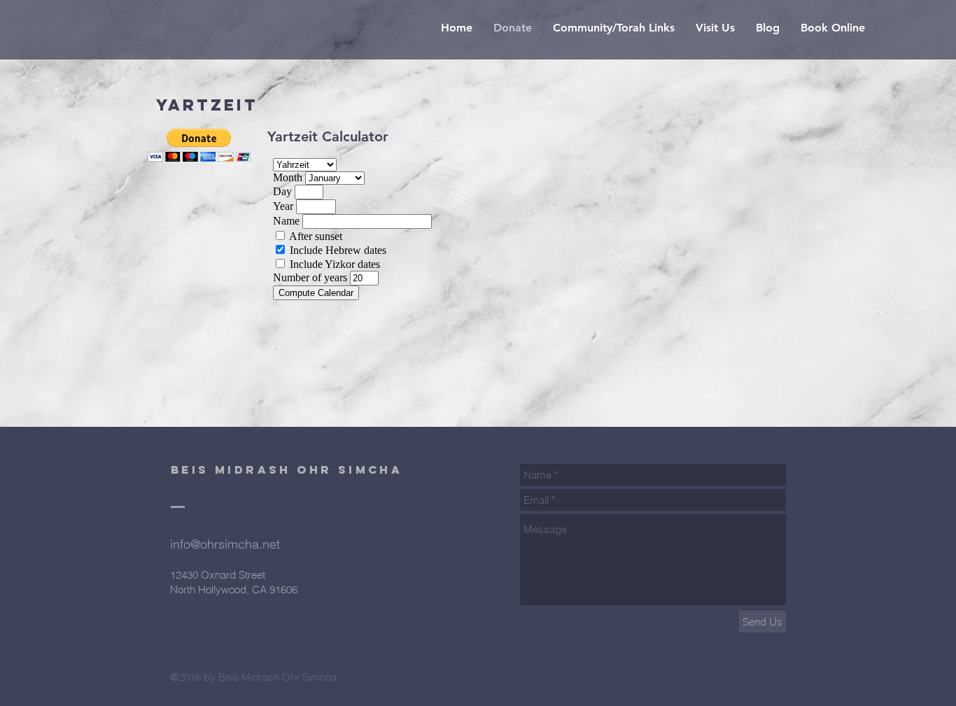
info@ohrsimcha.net (225, 544)
